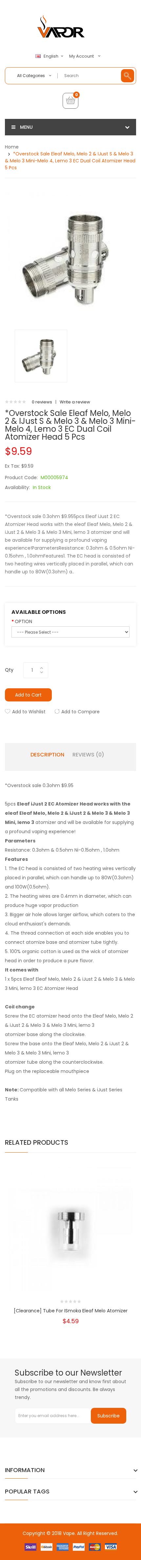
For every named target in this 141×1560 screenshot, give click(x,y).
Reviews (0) (88, 754)
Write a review (75, 402)
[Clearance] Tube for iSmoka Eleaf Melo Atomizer (71, 1310)
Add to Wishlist (29, 711)
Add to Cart (28, 695)
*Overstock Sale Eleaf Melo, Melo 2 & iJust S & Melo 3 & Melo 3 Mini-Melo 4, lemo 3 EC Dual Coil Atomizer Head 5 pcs (70, 161)
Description (47, 754)
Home (12, 147)
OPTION (23, 621)
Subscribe (108, 1415)
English (51, 56)
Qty (9, 670)
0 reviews (42, 402)
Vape (69, 1533)
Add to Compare (80, 711)
